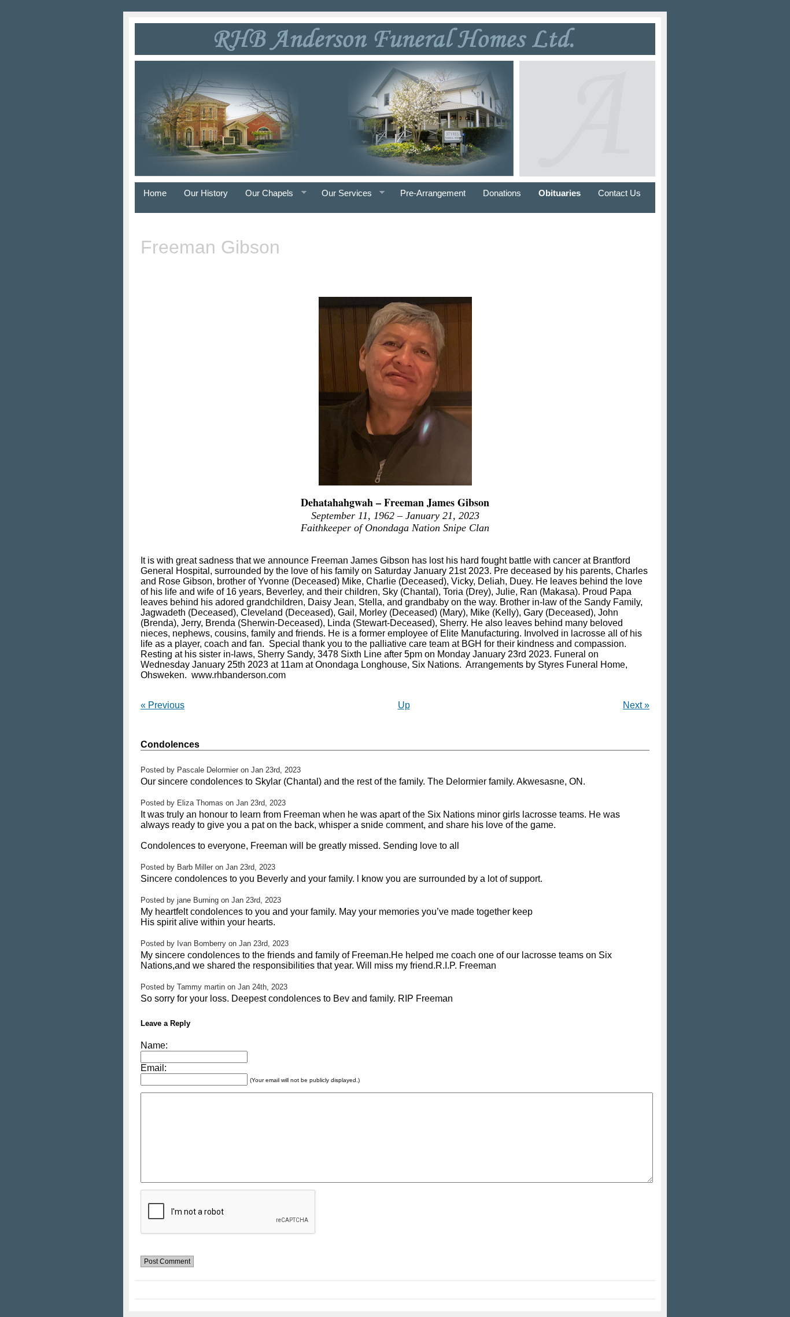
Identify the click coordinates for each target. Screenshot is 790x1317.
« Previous (162, 705)
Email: (154, 1068)
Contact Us (619, 193)
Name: (154, 1045)
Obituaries (559, 193)
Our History (206, 193)
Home (155, 193)
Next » (636, 705)
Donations (502, 193)
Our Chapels (265, 193)
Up (404, 705)
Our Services (342, 193)
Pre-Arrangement (433, 193)
